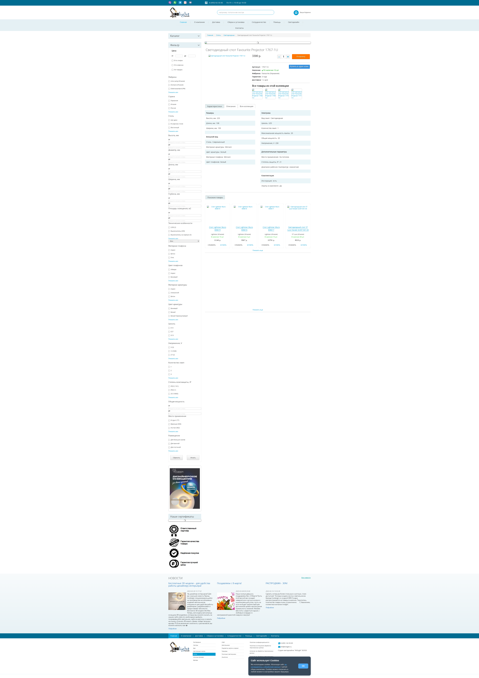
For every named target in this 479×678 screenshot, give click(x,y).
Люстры (195, 645)
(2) (173, 227)
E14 (172, 328)
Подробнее (172, 629)
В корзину (301, 56)
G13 (172, 335)
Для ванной (175, 443)
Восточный (175, 127)
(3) (172, 347)
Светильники (226, 645)
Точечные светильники (229, 654)
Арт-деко (174, 120)
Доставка (216, 22)
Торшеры (224, 651)
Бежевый (174, 277)
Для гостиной (176, 447)
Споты (195, 654)
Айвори (173, 269)
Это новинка (178, 65)
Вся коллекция (246, 106)
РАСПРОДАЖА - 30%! (277, 583)
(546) (174, 351)
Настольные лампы (199, 651)
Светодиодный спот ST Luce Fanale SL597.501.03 (298, 228)
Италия (173, 104)
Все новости (306, 578)
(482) (175, 428)
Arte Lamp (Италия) (178, 81)
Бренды (195, 660)
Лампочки (225, 657)
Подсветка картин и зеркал (230, 648)
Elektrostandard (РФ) (178, 89)
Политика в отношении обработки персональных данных (260, 647)
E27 (172, 332)
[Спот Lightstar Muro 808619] (217, 208)
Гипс (172, 257)
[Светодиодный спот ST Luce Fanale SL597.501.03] (298, 208)
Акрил (173, 250)
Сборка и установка (236, 22)
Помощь (277, 22)
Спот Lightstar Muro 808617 (271, 228)
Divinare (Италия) (177, 85)
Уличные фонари (198, 657)
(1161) (175, 386)
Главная (183, 22)
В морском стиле (177, 124)
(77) (175, 420)
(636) (176, 424)
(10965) (174, 394)
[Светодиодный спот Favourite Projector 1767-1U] (227, 56)
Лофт (223, 642)
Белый (173, 312)
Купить (223, 245)
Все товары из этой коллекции (270, 85)
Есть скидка (178, 60)
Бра (194, 648)
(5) (181, 235)
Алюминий (175, 293)
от (172, 56)
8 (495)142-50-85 (216, 2)
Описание (231, 106)
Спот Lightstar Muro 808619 (217, 228)
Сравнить (212, 245)
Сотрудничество (259, 22)
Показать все (173, 92)
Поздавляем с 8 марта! (229, 583)
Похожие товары (215, 197)
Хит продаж (178, 70)
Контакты (239, 28)
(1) (173, 390)
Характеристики (214, 106)
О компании (199, 22)
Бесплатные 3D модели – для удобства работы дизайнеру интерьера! (189, 584)
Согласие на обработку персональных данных (261, 652)
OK (303, 666)
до (185, 56)
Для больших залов (178, 440)
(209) (178, 231)
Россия (173, 108)
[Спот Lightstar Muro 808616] (244, 208)
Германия (174, 101)
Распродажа (197, 642)
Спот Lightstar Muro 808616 (244, 228)
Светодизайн (293, 22)
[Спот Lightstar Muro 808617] (271, 208)
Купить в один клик (299, 66)
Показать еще (258, 250)
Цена (174, 50)
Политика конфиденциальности (259, 642)
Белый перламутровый (179, 316)
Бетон (173, 254)
